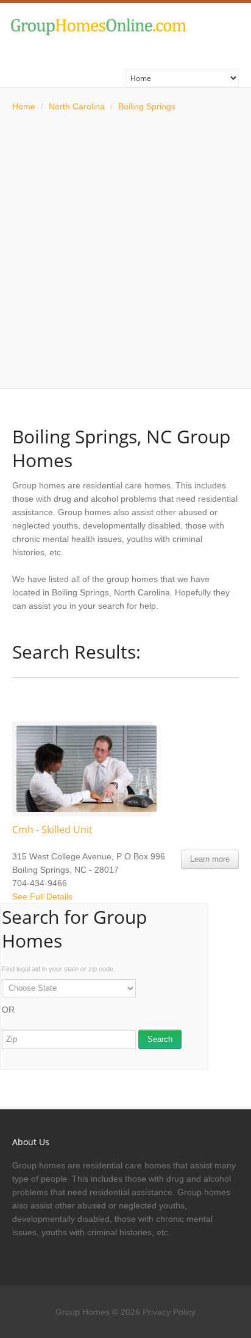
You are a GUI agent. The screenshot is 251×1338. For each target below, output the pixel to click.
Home (23, 106)
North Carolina (77, 106)
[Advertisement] (125, 250)
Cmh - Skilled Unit (52, 829)
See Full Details (42, 896)
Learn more (210, 859)
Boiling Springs (146, 106)
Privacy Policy (169, 1312)
